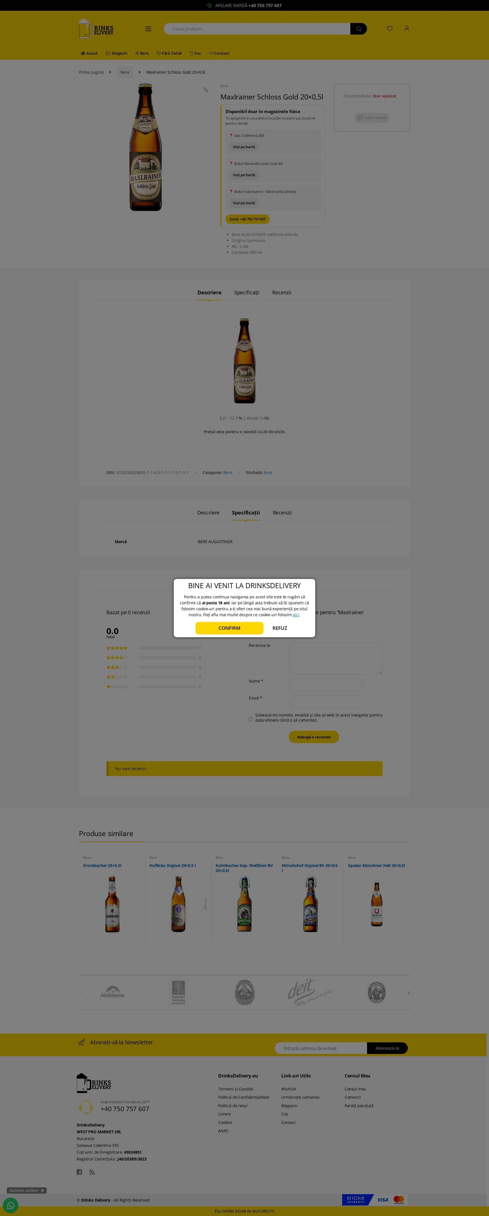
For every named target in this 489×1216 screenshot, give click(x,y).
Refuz (280, 628)
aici (296, 614)
